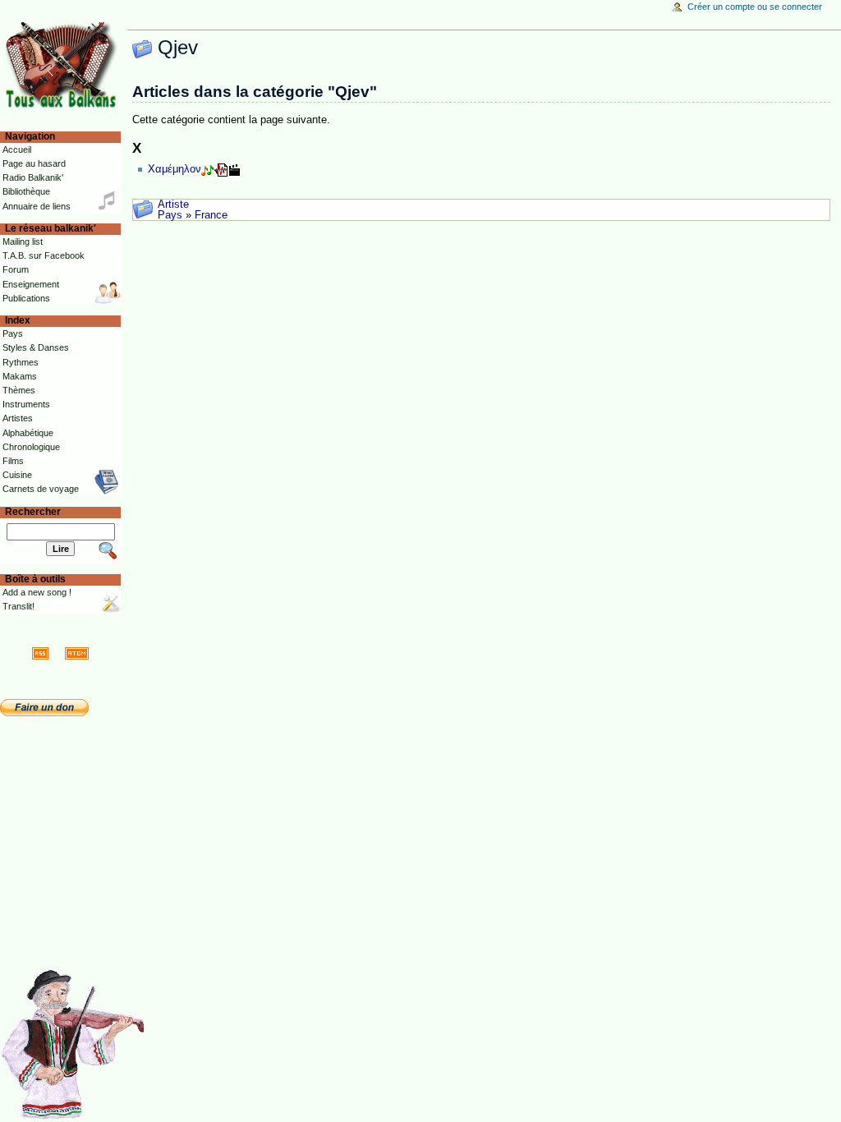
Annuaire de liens (36, 206)
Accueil (16, 149)
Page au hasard (34, 163)
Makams (19, 376)
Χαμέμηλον (174, 169)
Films (13, 461)
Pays (170, 215)
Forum (15, 269)
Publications (26, 298)
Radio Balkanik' (32, 177)
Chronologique (31, 447)
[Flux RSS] (40, 653)
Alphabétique (27, 433)
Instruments (26, 404)
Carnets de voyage (40, 489)
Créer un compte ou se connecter (754, 6)
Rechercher (33, 512)
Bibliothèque (26, 191)
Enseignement (30, 284)
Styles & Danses (35, 347)
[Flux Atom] (77, 653)
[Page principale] (63, 63)
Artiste (173, 204)
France (211, 215)
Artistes (17, 418)
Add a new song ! (36, 592)
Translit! (18, 606)
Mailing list (22, 241)
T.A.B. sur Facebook (43, 255)
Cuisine (17, 475)
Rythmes (20, 362)
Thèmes (18, 390)
